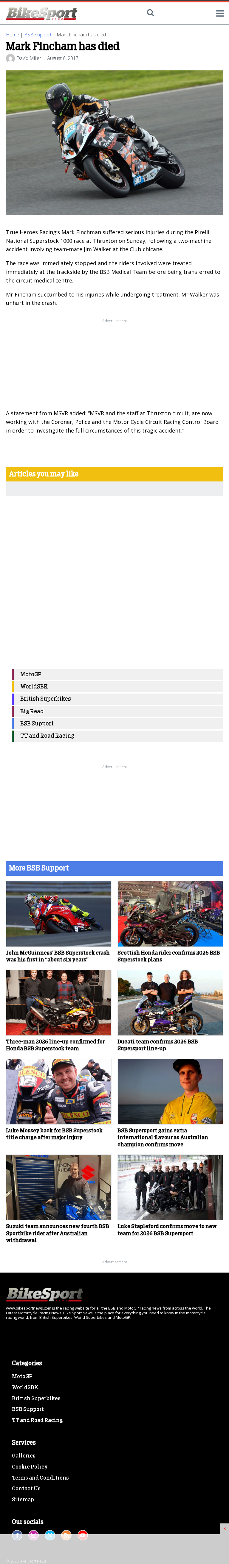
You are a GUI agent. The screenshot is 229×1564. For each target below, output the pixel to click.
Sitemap (23, 1500)
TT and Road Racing (47, 736)
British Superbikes (45, 699)
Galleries (23, 1456)
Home (12, 34)
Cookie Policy (30, 1467)
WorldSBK (34, 687)
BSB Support (38, 34)
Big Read (32, 711)
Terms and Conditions (40, 1478)
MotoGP (30, 674)
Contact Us (26, 1489)
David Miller (28, 58)
